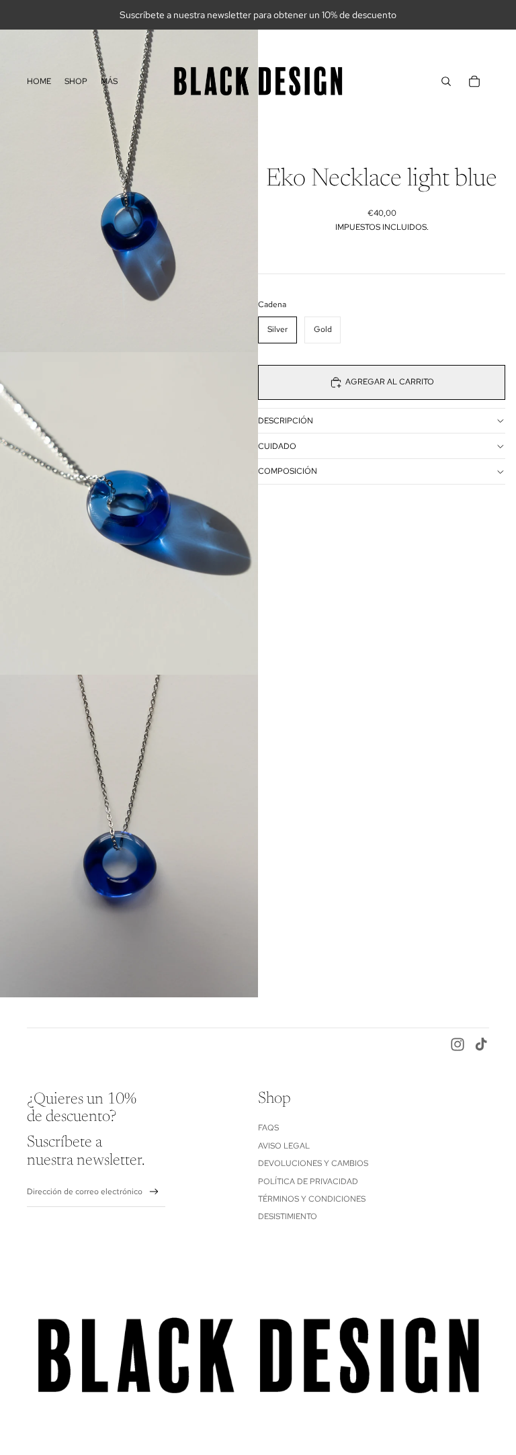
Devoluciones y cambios (313, 1163)
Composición (287, 471)
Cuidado (277, 446)
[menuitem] (39, 81)
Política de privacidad (308, 1181)
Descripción (285, 420)
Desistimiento (287, 1216)
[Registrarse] (154, 1192)
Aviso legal (284, 1145)
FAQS (268, 1127)
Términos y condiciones (312, 1199)
